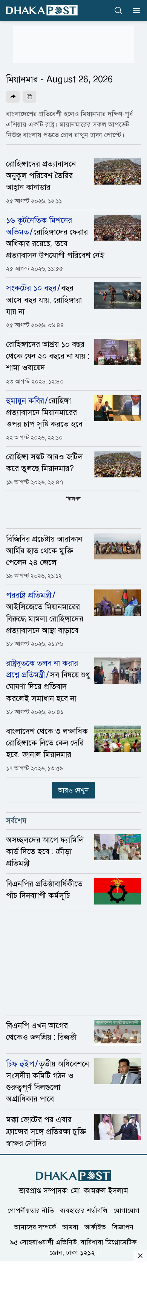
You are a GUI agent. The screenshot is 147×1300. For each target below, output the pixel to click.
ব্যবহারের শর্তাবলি (83, 1210)
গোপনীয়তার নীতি (31, 1210)
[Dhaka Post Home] (73, 1175)
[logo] (42, 10)
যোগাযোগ (126, 1210)
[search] (118, 11)
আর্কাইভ (95, 1227)
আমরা (70, 1227)
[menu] (134, 11)
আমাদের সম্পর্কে (35, 1227)
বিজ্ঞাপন (122, 1227)
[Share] (13, 97)
